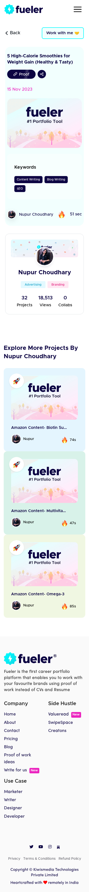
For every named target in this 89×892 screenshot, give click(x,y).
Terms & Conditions (39, 858)
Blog (8, 747)
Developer (14, 816)
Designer (13, 808)
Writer (10, 800)
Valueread (64, 714)
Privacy (14, 858)
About (10, 723)
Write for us (21, 770)
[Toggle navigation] (78, 9)
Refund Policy (70, 858)
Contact (12, 731)
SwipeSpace (60, 723)
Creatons (57, 731)
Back (15, 33)
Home (10, 714)
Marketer (13, 792)
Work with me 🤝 (62, 33)
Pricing (11, 739)
